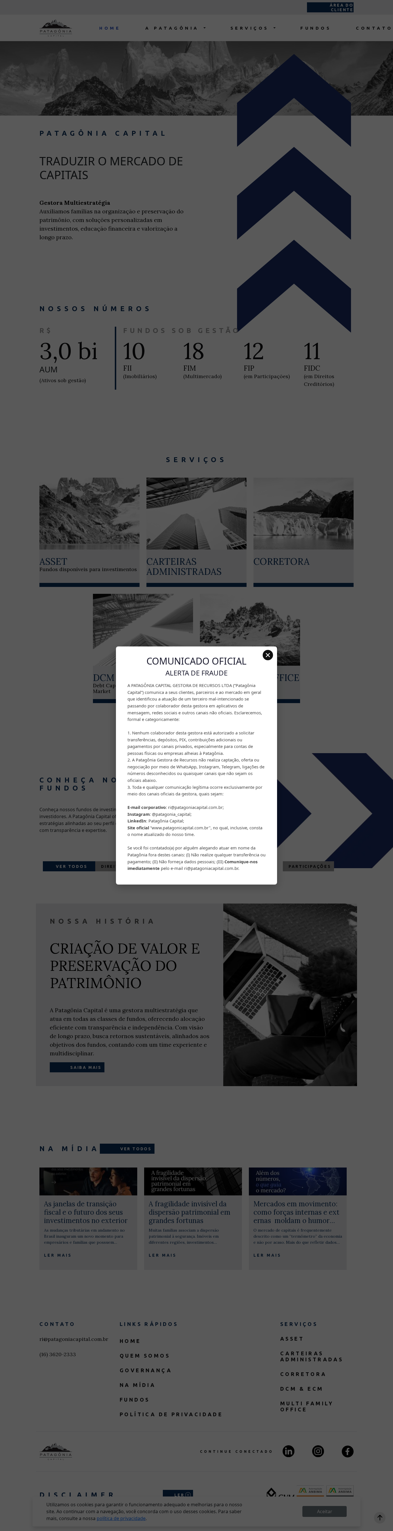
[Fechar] (268, 655)
